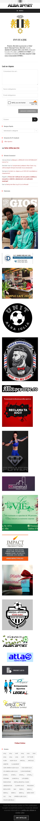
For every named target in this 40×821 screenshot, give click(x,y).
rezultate (6, 789)
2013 (4, 753)
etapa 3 (21, 775)
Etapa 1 (5, 775)
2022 (34, 753)
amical (22, 760)
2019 (22, 753)
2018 (16, 753)
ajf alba (30, 757)
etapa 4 (29, 775)
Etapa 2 (13, 775)
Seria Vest (30, 793)
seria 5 (5, 793)
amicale (31, 760)
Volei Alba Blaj (8, 800)
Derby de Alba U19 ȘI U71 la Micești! (17, 184)
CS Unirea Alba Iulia (10, 771)
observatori (7, 785)
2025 (16, 757)
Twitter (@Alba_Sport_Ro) (11, 148)
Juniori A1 (15, 778)
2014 (10, 753)
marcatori (7, 782)
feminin (6, 778)
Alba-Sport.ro (8, 141)
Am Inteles (21, 818)
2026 (22, 757)
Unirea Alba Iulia (20, 796)
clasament (15, 764)
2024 (10, 757)
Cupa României (26, 771)
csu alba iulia (27, 767)
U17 (4, 796)
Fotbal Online (20, 743)
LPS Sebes (25, 778)
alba (5, 760)
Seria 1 (21, 789)
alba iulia (13, 760)
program (30, 785)
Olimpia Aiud (19, 785)
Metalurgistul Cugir (21, 782)
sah (15, 789)
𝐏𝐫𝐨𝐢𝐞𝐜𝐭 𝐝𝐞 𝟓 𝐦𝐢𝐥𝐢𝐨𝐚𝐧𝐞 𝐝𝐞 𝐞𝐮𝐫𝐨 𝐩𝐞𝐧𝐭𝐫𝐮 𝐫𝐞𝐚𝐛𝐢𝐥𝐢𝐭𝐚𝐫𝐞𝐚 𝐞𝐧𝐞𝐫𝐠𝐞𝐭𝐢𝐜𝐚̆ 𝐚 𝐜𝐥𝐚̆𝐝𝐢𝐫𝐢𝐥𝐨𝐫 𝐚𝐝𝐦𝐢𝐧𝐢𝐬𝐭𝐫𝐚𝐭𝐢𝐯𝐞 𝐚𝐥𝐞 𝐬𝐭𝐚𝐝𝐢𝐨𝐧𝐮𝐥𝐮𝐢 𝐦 (19, 179)
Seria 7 (13, 793)
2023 (4, 757)
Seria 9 (21, 793)
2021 (28, 753)
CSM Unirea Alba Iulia (11, 767)
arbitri (5, 764)
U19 (10, 796)
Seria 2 (29, 789)
